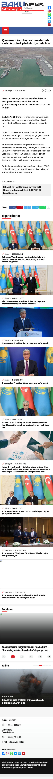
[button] (34, 665)
